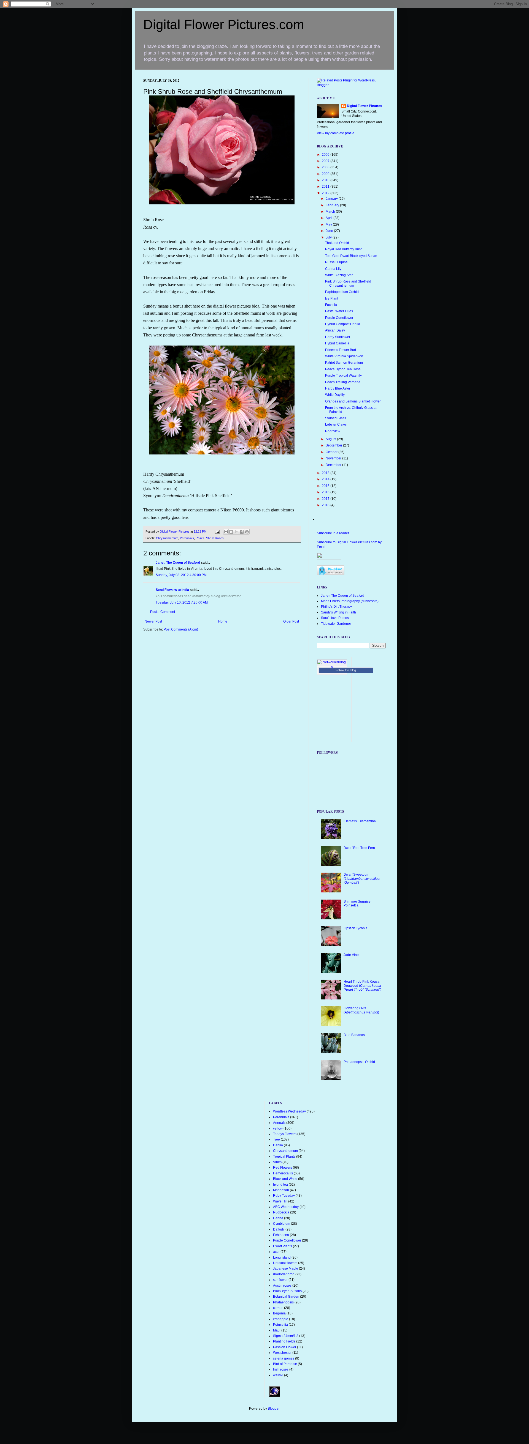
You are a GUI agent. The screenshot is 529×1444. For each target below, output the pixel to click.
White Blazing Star (339, 275)
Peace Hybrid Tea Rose (343, 369)
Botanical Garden (286, 1296)
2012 (326, 193)
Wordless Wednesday (289, 1111)
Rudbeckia (281, 1212)
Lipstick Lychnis (355, 928)
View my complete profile (335, 133)
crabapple (280, 1319)
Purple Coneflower (339, 318)
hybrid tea (280, 1185)
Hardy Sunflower (337, 337)
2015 (326, 486)
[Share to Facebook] (241, 532)
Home (222, 621)
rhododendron (284, 1274)
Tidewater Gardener (336, 624)
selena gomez (283, 1358)
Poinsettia (280, 1325)
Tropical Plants (284, 1156)
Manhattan (281, 1190)
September (334, 445)
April (329, 218)
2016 (326, 492)
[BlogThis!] (231, 532)
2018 (326, 505)
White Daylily (335, 395)
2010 (326, 180)
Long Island (282, 1257)
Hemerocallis (283, 1173)
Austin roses (282, 1285)
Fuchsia (331, 305)
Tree (276, 1139)
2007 (326, 161)
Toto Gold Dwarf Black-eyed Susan (351, 256)
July (329, 237)
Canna (278, 1218)
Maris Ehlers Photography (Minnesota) (350, 601)
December (334, 465)
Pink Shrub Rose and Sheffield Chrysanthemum (348, 283)
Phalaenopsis (283, 1302)
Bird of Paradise (285, 1364)
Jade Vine (351, 955)
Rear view (332, 431)
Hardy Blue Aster (337, 388)
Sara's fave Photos (335, 618)
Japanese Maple (285, 1268)
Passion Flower (284, 1347)
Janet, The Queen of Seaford (178, 563)
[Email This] (226, 532)
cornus (278, 1308)
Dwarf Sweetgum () (362, 878)
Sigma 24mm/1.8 (285, 1336)
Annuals (279, 1123)
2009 (326, 174)
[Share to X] (236, 532)
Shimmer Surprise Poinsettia (357, 903)
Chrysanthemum (167, 538)
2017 (326, 499)
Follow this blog (346, 670)
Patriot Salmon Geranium (344, 363)
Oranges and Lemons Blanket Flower (353, 401)
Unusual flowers (285, 1263)
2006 (326, 155)
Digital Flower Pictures (175, 531)
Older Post (291, 621)
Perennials (187, 538)
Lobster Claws (336, 424)
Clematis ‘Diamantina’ (360, 821)
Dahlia (278, 1145)
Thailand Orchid (337, 243)
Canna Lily (333, 269)
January (332, 199)
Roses (200, 538)
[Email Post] (216, 531)
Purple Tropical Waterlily (343, 375)
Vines (277, 1162)
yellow (278, 1128)
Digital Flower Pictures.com (223, 24)
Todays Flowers (284, 1134)
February (333, 205)
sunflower (280, 1280)
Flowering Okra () (361, 1010)
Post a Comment (162, 612)
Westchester (282, 1353)
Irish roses (280, 1369)
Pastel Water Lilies (339, 311)
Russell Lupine (336, 262)
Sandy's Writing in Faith (338, 612)
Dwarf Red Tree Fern (359, 848)
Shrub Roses (215, 538)
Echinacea (281, 1235)
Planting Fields (284, 1341)
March (331, 211)
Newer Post (153, 621)
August (331, 439)
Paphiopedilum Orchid (342, 292)
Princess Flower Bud (340, 350)
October (332, 452)
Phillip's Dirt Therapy (336, 607)
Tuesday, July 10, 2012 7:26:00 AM (182, 602)
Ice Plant (331, 298)
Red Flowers (282, 1167)
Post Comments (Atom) (181, 629)
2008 (326, 167)
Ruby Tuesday (284, 1196)
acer (276, 1252)
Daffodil (279, 1229)
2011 (326, 186)
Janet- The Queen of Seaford (342, 596)
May (329, 224)
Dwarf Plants (282, 1246)
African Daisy (335, 330)
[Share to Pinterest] (247, 532)
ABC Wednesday (286, 1207)
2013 (326, 473)
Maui (276, 1330)
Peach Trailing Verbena (342, 382)
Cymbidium (281, 1224)
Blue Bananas (354, 1035)
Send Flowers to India (172, 590)
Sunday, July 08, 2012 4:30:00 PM (181, 575)
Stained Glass (335, 418)
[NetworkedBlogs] (332, 667)
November (334, 458)
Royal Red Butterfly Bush (344, 249)
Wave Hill (280, 1201)
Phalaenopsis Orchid (359, 1062)
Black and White (285, 1179)
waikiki (278, 1375)
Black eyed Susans (287, 1291)
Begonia (279, 1313)
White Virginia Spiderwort (344, 356)
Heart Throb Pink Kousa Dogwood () (362, 985)
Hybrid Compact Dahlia (342, 324)
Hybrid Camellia (337, 343)
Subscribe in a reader (333, 533)
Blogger (273, 1408)
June (330, 231)
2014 (326, 479)
